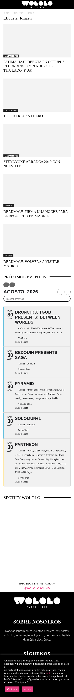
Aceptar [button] (27, 689)
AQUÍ (49, 673)
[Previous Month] (60, 292)
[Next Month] (68, 292)
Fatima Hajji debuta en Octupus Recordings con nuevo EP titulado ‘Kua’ (34, 66)
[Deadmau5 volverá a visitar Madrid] (37, 240)
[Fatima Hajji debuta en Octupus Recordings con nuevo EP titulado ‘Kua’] (37, 40)
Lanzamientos (11, 56)
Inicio (6, 12)
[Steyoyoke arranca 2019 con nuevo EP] (37, 140)
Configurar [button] (12, 689)
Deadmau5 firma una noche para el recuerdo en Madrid (35, 213)
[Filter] (6, 284)
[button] (5, 4)
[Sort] (12, 284)
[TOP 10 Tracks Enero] (37, 95)
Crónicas (8, 205)
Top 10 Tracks (10, 110)
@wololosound (37, 588)
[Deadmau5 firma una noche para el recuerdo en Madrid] (37, 190)
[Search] (69, 4)
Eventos (8, 256)
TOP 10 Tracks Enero (23, 116)
